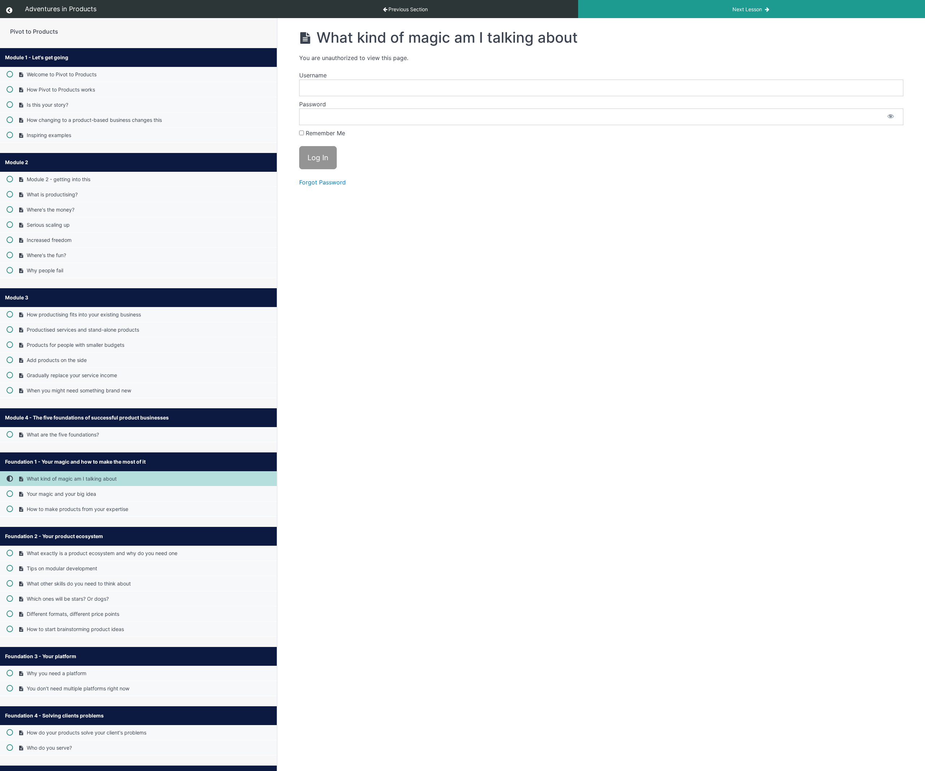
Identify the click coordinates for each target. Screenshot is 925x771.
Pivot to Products (34, 31)
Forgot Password (322, 182)
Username (313, 75)
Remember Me (324, 133)
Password (312, 104)
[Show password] (890, 116)
